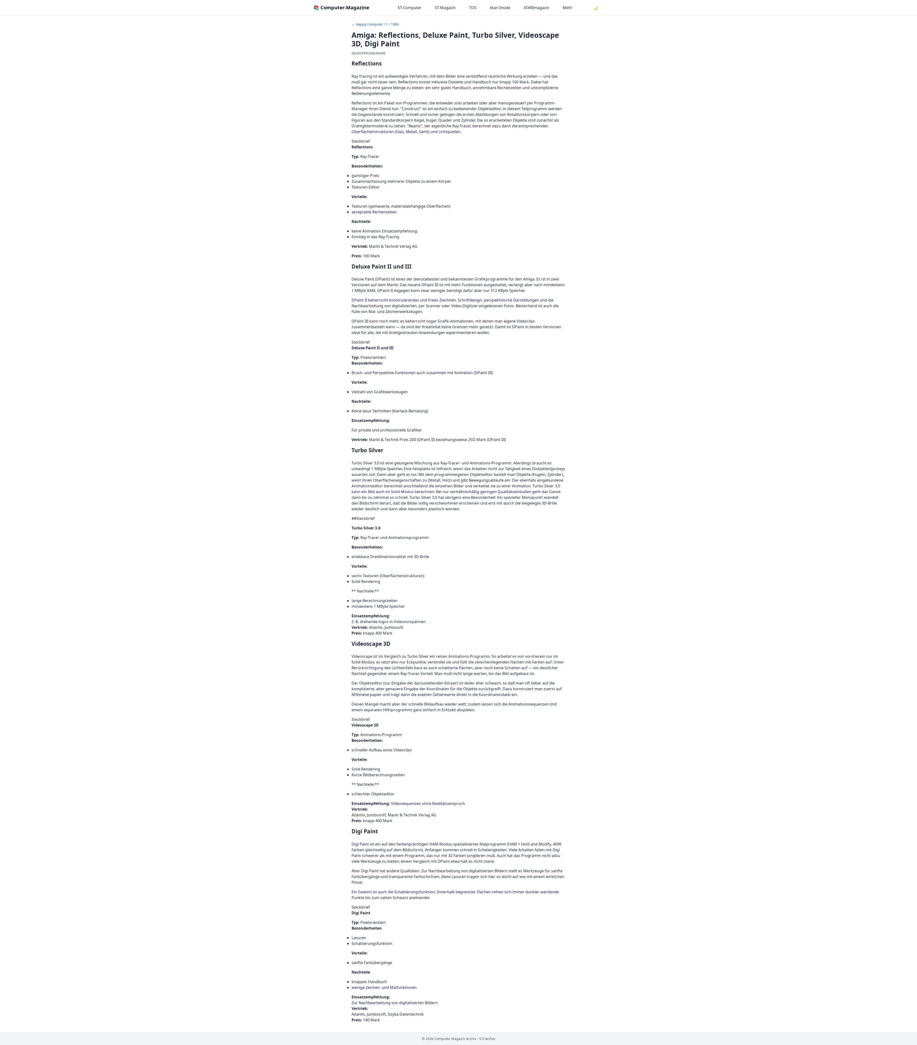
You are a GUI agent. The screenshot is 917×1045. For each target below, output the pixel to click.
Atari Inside (500, 7)
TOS (472, 7)
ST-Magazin (445, 7)
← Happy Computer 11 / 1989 (375, 24)
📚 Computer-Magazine (341, 7)
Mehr (567, 7)
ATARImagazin (536, 7)
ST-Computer (409, 7)
